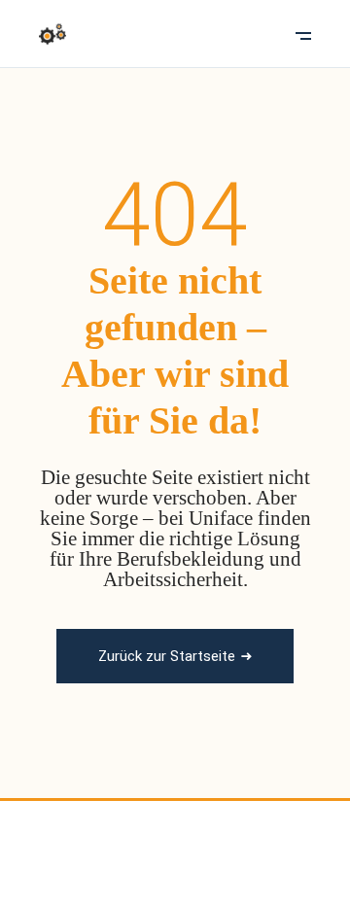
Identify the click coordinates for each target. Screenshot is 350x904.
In (208, 869)
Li (239, 869)
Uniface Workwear (139, 837)
